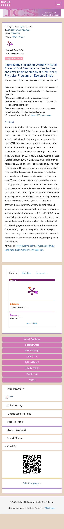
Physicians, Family (45, 246)
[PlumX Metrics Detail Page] (9, 43)
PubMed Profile (14, 422)
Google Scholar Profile (18, 414)
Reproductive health (25, 246)
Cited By (11, 446)
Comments (41, 273)
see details (32, 323)
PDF (10, 397)
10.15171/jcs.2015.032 (18, 30)
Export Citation (14, 438)
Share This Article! (16, 430)
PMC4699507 (18, 37)
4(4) (21, 27)
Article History (14, 405)
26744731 (15, 33)
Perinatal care (37, 250)
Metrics (13, 273)
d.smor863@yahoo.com (41, 115)
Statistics (26, 273)
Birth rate (9, 250)
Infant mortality (22, 250)
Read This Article (15, 389)
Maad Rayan (50, 508)
